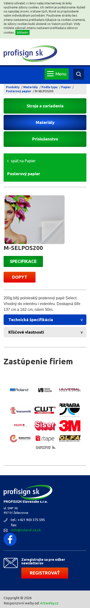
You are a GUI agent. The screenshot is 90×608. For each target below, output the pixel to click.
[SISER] (45, 425)
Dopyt (19, 277)
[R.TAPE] (45, 438)
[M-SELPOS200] (45, 219)
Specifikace (23, 261)
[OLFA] (70, 438)
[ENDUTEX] (20, 438)
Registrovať (45, 572)
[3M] (70, 426)
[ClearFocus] (45, 447)
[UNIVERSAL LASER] (70, 390)
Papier (66, 87)
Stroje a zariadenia (45, 106)
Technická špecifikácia (30, 319)
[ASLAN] (20, 425)
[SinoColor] (45, 390)
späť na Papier (23, 161)
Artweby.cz (49, 603)
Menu (60, 73)
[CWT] (45, 410)
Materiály (30, 87)
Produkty (13, 87)
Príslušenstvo (45, 139)
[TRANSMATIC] (20, 410)
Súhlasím (22, 32)
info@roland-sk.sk (26, 530)
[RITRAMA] (70, 410)
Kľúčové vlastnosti (26, 332)
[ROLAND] (20, 390)
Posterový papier (18, 91)
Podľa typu (50, 87)
